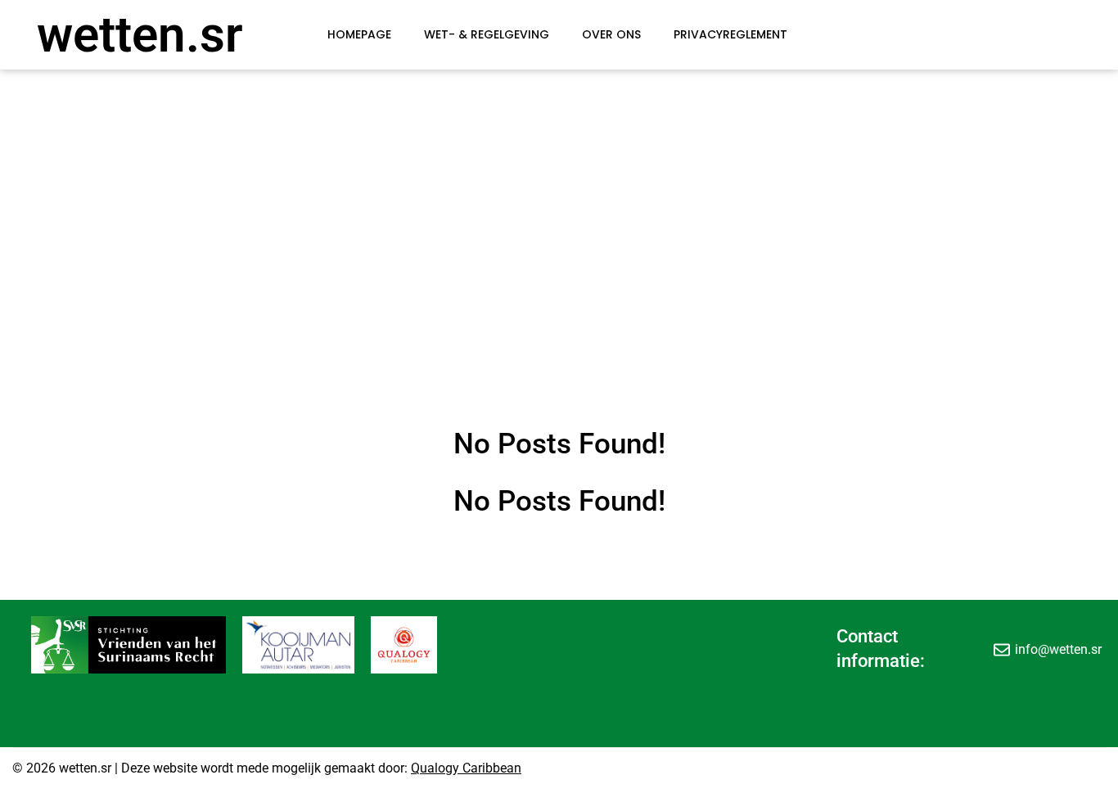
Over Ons (611, 34)
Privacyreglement (730, 34)
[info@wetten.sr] (1002, 649)
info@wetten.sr (1058, 649)
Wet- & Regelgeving (486, 34)
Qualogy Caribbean (466, 768)
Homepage (359, 34)
